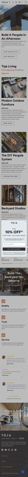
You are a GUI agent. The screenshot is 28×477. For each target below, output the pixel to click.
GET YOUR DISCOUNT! (14, 249)
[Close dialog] (25, 221)
